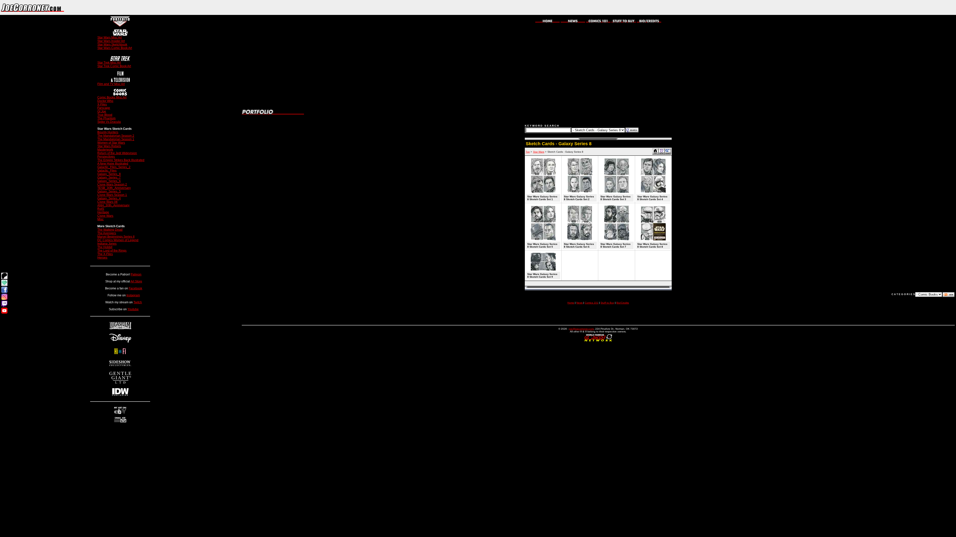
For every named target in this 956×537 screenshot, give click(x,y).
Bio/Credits (622, 302)
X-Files (102, 104)
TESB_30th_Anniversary (114, 188)
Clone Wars (105, 216)
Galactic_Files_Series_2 (113, 167)
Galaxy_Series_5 (109, 191)
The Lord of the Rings (111, 250)
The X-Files (105, 254)
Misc (100, 219)
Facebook (135, 288)
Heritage (103, 212)
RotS (100, 209)
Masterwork (105, 149)
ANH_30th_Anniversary (113, 205)
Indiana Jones (107, 243)
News (579, 302)
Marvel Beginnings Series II (115, 236)
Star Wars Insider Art (111, 41)
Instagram (133, 295)
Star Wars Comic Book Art (114, 48)
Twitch (137, 302)
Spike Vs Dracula (109, 122)
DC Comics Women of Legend (117, 240)
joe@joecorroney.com (581, 328)
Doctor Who (105, 101)
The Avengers (106, 233)
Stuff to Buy (607, 302)
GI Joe (101, 111)
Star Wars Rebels (109, 146)
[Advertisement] (897, 7)
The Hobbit (104, 247)
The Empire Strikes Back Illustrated (120, 160)
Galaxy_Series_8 (109, 174)
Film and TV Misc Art (111, 84)
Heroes (102, 257)
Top (528, 151)
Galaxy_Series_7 (109, 177)
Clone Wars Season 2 (112, 184)
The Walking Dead (109, 229)
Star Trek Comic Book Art (114, 66)
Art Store (136, 281)
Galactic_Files (107, 170)
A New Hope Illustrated (112, 163)
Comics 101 (591, 302)
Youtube (133, 309)
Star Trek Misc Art (109, 62)
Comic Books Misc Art (111, 97)
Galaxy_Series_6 (109, 181)
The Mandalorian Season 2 (115, 135)
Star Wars (538, 151)
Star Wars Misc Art (109, 37)
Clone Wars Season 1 (112, 195)
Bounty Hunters (107, 132)
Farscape (103, 108)
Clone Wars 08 (107, 202)
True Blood (104, 115)
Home (570, 302)
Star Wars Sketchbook (112, 44)
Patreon (136, 274)
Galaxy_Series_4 (109, 198)
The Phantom (106, 118)
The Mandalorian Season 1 (115, 139)
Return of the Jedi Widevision (117, 153)
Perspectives (106, 156)
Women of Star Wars (111, 142)
